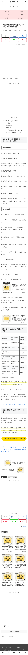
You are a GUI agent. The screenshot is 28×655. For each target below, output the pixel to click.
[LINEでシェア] (23, 491)
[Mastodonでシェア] (11, 487)
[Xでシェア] (5, 487)
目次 (12, 117)
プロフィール (20, 647)
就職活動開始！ (9, 125)
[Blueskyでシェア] (17, 487)
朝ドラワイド (14, 2)
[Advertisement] (14, 60)
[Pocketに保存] (17, 491)
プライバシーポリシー (7, 647)
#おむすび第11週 (13, 477)
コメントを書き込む (14, 631)
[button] (25, 369)
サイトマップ (20, 650)
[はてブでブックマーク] (11, 491)
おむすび (5, 477)
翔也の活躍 (8, 127)
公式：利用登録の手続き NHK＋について (13, 404)
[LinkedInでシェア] (14, 495)
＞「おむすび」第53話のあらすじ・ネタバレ (13, 447)
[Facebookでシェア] (5, 491)
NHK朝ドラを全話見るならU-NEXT (14, 438)
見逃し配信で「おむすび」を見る (12, 132)
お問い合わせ (7, 650)
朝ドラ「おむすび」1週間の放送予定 (13, 130)
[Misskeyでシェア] (23, 487)
